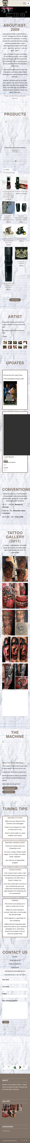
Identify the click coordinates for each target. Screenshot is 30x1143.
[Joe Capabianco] (15, 347)
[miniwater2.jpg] (25, 1067)
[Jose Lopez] (25, 342)
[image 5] (15, 677)
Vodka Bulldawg (15, 147)
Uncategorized (6, 1131)
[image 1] (15, 569)
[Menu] (23, 3)
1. (9, 457)
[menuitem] (24, 3)
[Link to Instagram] (24, 1140)
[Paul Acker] (9, 342)
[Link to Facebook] (22, 1140)
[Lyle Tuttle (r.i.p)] (15, 342)
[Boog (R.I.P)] (9, 347)
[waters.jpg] (4, 1067)
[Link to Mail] (26, 1140)
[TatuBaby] (4, 342)
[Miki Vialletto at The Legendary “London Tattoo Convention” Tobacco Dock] (20, 342)
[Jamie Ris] (25, 347)
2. (10, 462)
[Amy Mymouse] (4, 347)
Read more (15, 153)
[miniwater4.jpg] (15, 1067)
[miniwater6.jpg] (9, 1067)
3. (6, 468)
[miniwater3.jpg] (20, 1067)
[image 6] (15, 703)
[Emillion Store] (12, 3)
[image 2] (15, 596)
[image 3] (15, 623)
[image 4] (15, 650)
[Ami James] (20, 347)
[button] (26, 118)
